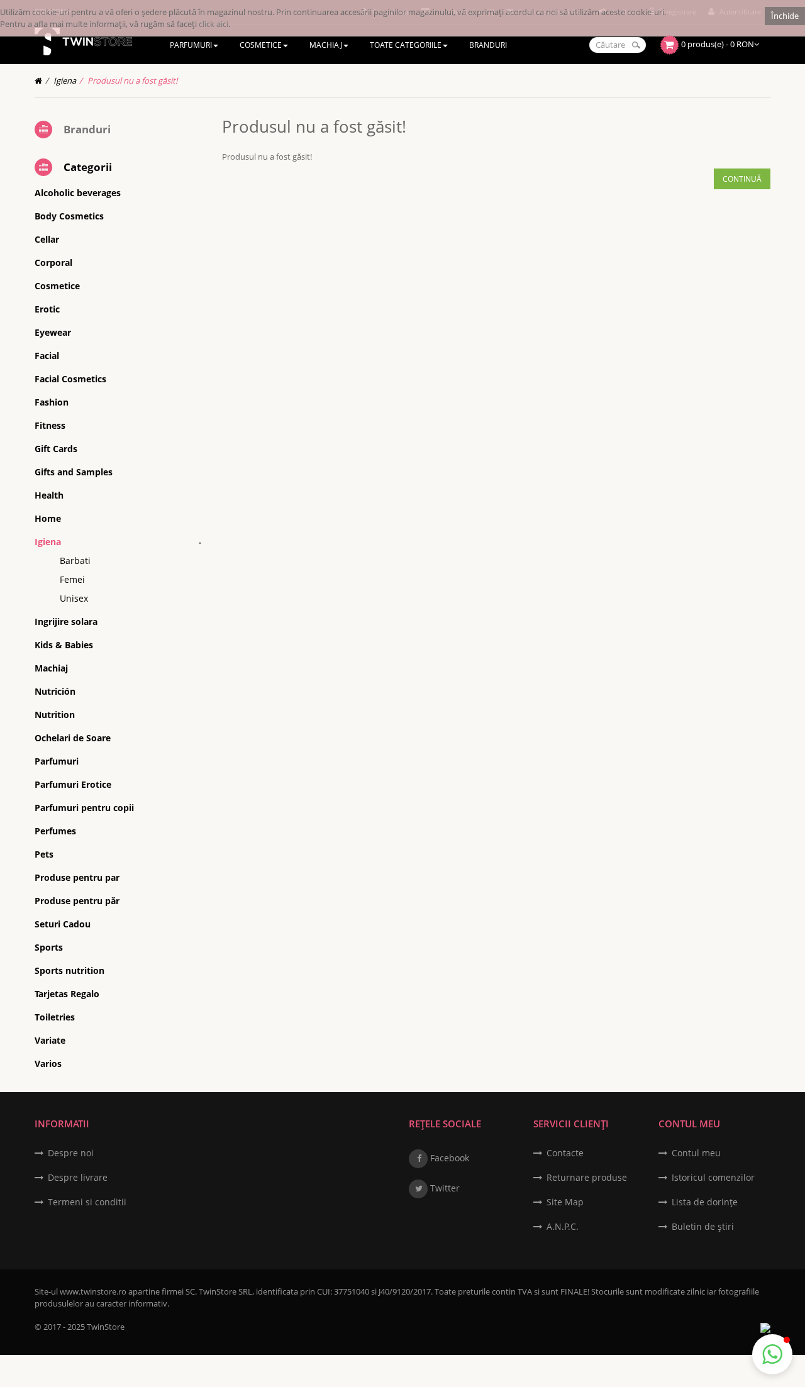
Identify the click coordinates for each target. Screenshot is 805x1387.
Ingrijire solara (66, 621)
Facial (47, 356)
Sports (49, 947)
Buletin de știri (703, 1226)
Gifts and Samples (74, 472)
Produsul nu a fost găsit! (132, 80)
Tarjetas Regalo (67, 994)
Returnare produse (587, 1177)
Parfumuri (57, 761)
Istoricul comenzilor (713, 1177)
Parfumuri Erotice (73, 784)
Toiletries (55, 1017)
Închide (785, 15)
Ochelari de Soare (73, 738)
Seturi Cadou (63, 924)
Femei (72, 579)
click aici (213, 24)
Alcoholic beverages (78, 193)
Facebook (448, 1158)
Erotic (47, 309)
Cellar (47, 239)
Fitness (50, 425)
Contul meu (696, 1153)
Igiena (64, 80)
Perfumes (55, 831)
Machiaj (51, 668)
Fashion (52, 402)
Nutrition (55, 715)
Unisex (74, 598)
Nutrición (55, 691)
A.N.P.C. (563, 1226)
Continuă (742, 179)
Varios (48, 1063)
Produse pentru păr (77, 901)
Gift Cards (56, 449)
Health (49, 495)
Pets (44, 854)
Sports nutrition (69, 970)
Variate (50, 1040)
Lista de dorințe (705, 1202)
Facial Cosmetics (70, 379)
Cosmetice (57, 286)
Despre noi (71, 1153)
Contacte (565, 1153)
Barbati (75, 560)
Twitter (444, 1188)
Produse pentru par (77, 877)
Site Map (565, 1202)
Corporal (53, 262)
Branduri (87, 129)
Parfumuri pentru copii (84, 808)
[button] (772, 1354)
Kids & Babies (64, 645)
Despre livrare (78, 1177)
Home (48, 518)
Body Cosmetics (69, 216)
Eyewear (53, 332)
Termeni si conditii (87, 1202)
